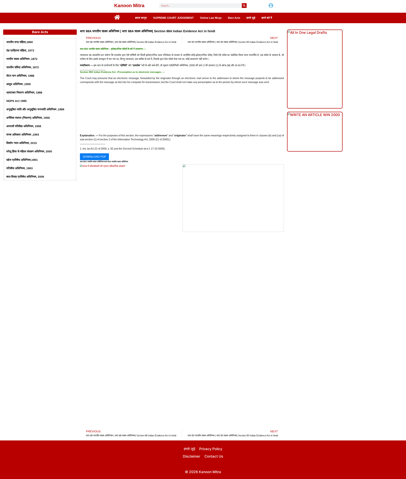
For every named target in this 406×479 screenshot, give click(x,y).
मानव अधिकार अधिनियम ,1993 (22, 134)
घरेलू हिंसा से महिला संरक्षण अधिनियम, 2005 (29, 151)
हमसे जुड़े (250, 18)
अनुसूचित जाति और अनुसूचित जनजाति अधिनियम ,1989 (35, 109)
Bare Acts (234, 18)
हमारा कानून (141, 18)
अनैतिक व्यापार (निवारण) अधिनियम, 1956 (28, 117)
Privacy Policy (210, 449)
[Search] (244, 5)
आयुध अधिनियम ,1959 (18, 84)
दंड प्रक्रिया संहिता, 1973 (20, 50)
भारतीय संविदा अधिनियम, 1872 (22, 67)
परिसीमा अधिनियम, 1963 (19, 168)
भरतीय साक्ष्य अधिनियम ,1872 (21, 58)
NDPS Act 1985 (16, 101)
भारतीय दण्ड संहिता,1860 (19, 42)
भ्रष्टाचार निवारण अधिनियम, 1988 (24, 92)
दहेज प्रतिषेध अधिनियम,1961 (22, 159)
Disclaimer (191, 456)
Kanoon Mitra (129, 5)
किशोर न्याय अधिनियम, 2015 (21, 143)
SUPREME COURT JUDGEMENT (173, 18)
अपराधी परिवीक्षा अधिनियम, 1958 (23, 126)
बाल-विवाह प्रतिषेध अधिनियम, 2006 (25, 176)
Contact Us (213, 456)
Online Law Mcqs (211, 18)
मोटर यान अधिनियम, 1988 (20, 75)
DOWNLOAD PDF (94, 156)
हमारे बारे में (267, 18)
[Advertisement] (182, 109)
